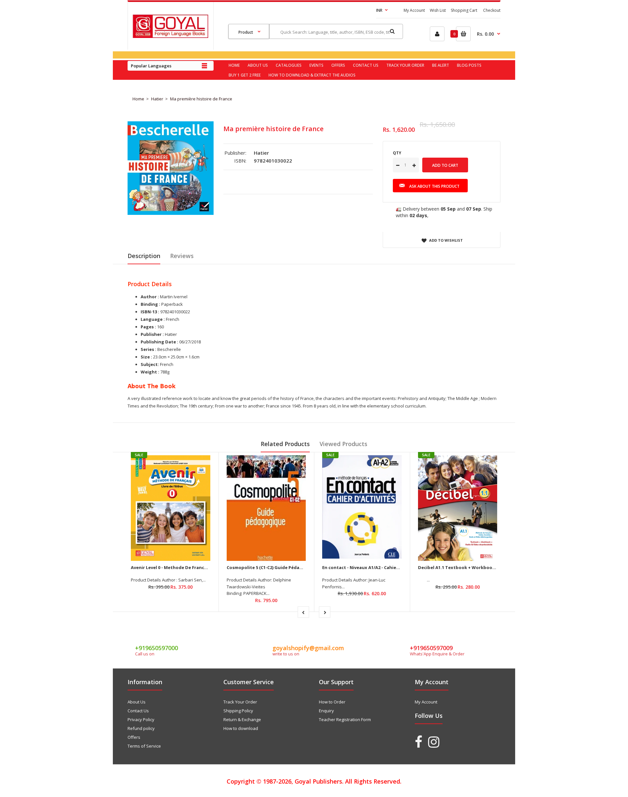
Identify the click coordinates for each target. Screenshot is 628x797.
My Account (414, 10)
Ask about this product (434, 186)
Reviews (182, 256)
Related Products (285, 444)
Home (138, 99)
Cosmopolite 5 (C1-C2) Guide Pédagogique (272, 567)
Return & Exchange (242, 719)
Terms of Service (144, 746)
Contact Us (138, 711)
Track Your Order (240, 702)
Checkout (491, 10)
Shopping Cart (464, 10)
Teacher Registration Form (345, 719)
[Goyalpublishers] (170, 36)
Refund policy (141, 728)
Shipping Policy (238, 711)
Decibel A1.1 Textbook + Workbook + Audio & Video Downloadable (490, 567)
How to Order (332, 702)
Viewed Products (343, 444)
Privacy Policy (141, 719)
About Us (137, 702)
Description (144, 256)
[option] (171, 168)
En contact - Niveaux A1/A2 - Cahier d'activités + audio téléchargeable (398, 567)
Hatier (157, 99)
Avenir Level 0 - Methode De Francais (170, 567)
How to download (240, 728)
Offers (134, 737)
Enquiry (326, 711)
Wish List (438, 10)
